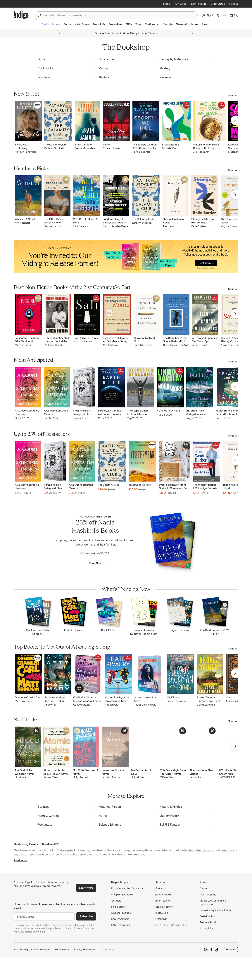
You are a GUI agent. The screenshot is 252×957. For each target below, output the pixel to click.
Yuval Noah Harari (231, 345)
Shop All (233, 95)
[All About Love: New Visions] (202, 747)
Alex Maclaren (201, 151)
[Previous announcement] (60, 33)
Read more (20, 860)
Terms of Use (107, 949)
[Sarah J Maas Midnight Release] (126, 256)
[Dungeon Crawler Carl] (28, 674)
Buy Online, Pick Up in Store (171, 925)
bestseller (67, 850)
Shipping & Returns (122, 894)
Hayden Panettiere (25, 151)
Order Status (217, 3)
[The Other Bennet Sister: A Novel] (57, 195)
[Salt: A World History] (87, 314)
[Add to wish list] (38, 137)
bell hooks (195, 777)
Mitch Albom (110, 345)
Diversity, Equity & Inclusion (215, 910)
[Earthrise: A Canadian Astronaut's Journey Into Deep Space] (111, 387)
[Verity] (116, 121)
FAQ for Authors (120, 918)
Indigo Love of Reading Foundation (213, 902)
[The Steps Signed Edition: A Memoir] (140, 387)
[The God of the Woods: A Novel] (28, 747)
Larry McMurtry (111, 777)
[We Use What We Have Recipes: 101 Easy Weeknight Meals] (209, 121)
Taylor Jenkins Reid (145, 704)
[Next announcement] (192, 33)
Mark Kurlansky (83, 341)
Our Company (208, 894)
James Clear (50, 777)
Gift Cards (180, 3)
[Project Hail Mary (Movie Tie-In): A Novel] (57, 674)
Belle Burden (198, 226)
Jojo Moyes (137, 777)
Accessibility (207, 928)
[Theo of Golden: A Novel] (176, 195)
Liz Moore (20, 777)
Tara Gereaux (80, 226)
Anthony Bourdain (55, 345)
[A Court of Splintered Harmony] (28, 387)
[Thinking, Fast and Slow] (147, 314)
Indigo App (161, 912)
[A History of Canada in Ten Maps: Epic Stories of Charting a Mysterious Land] (205, 314)
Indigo (25, 949)
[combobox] (119, 15)
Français (233, 3)
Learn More (86, 887)
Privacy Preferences (84, 949)
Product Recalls (209, 922)
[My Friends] (180, 674)
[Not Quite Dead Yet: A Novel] (86, 747)
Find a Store (118, 906)
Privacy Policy (62, 949)
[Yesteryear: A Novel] (142, 461)
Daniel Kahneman (144, 345)
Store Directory (164, 906)
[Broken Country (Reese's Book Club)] (210, 674)
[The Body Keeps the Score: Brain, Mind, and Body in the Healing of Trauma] (176, 314)
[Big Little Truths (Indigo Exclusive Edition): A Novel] (199, 387)
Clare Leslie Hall (206, 704)
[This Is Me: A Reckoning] (28, 121)
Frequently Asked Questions (127, 888)
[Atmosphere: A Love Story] (149, 674)
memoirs (228, 850)
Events (166, 3)
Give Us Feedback (121, 912)
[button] (51, 25)
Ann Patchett (22, 222)
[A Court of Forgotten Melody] (57, 387)
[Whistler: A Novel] (28, 195)
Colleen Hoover (111, 148)
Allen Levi (168, 226)
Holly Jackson (81, 777)
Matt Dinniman (23, 701)
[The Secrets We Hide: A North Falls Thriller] (146, 121)
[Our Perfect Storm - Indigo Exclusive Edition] (87, 674)
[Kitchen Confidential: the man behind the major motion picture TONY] (58, 314)
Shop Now (95, 563)
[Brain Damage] (87, 121)
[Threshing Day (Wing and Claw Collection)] (84, 387)
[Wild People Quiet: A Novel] (86, 195)
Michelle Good (170, 148)
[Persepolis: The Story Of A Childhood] (28, 314)
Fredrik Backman (177, 701)
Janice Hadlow (52, 226)
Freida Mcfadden (85, 148)
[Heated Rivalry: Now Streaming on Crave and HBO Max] (118, 674)
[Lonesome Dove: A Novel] (115, 747)
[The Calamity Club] (58, 121)
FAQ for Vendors (120, 925)
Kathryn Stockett (54, 148)
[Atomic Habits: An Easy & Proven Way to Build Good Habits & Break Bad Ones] (56, 747)
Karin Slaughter (141, 151)
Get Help (116, 900)
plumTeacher (162, 900)
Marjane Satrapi (24, 345)
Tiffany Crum (167, 777)
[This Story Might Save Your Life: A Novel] (173, 747)
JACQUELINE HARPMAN (227, 777)
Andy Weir (50, 704)
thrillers (189, 850)
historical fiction (205, 850)
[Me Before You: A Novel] (144, 747)
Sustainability (207, 916)
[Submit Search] (39, 15)
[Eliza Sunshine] (176, 121)
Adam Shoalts (200, 345)
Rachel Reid (111, 704)
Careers (204, 888)
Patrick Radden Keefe (115, 226)
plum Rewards (198, 3)
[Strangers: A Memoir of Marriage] (204, 195)
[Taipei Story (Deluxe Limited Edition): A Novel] (230, 387)
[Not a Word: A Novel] (170, 387)
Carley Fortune (81, 704)
